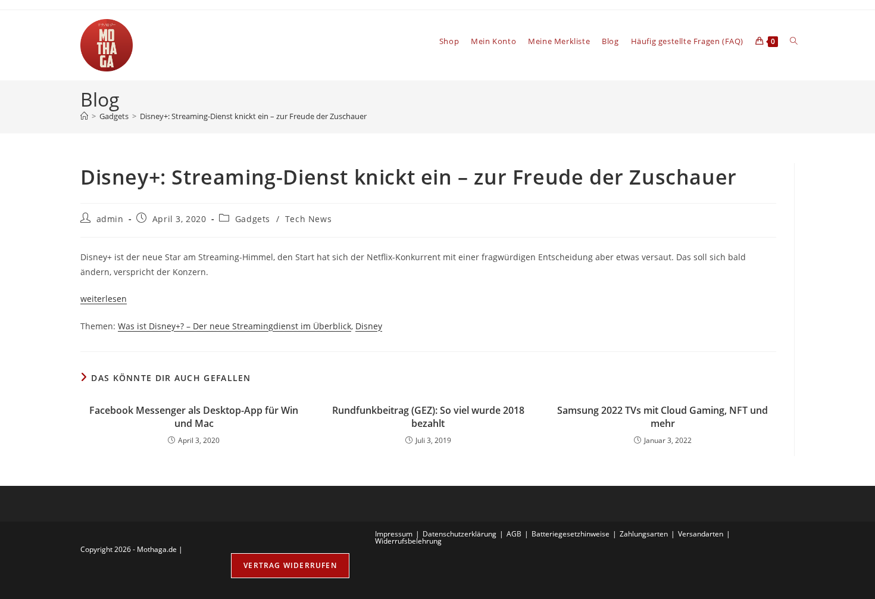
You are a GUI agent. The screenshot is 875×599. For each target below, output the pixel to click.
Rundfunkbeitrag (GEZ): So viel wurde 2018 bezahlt (428, 417)
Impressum (393, 534)
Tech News (308, 218)
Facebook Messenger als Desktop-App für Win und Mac (193, 417)
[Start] (84, 116)
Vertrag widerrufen (290, 565)
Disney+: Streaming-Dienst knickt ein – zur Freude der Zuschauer (253, 116)
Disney (368, 326)
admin (110, 218)
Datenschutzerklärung (459, 534)
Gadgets (252, 218)
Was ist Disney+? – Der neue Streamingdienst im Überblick (234, 326)
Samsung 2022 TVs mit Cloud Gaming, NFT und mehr (662, 417)
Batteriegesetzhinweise (571, 534)
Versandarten (700, 534)
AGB (514, 534)
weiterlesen (103, 298)
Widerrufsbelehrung (408, 541)
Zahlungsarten (644, 534)
